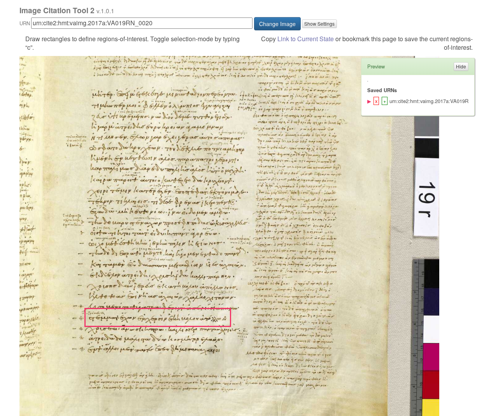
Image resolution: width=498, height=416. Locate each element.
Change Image (277, 24)
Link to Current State (305, 38)
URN (24, 23)
